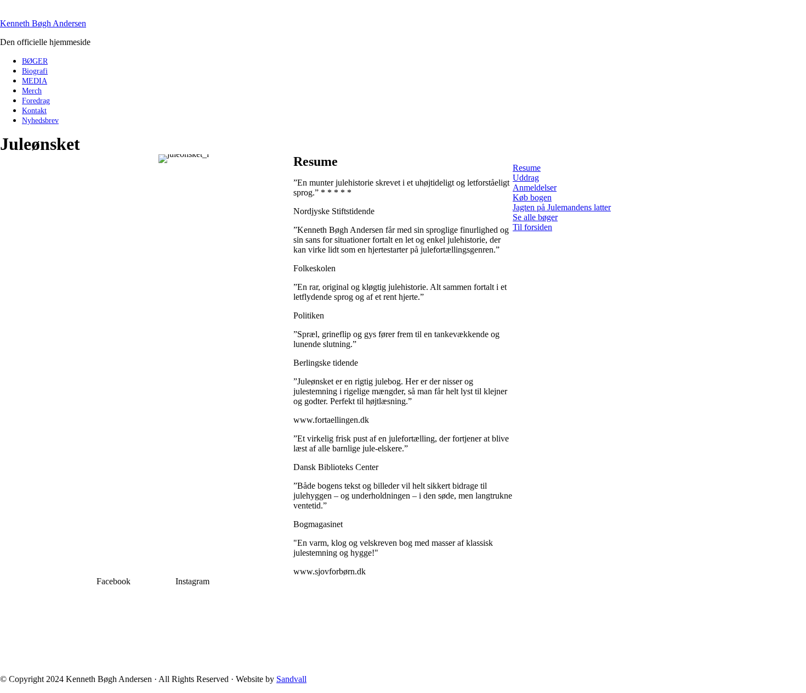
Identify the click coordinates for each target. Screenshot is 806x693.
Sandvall (291, 679)
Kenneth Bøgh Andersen (43, 23)
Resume (527, 167)
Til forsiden (532, 227)
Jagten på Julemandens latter (562, 207)
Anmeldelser (535, 187)
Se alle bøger (535, 217)
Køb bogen (532, 197)
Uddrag (526, 177)
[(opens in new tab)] (113, 662)
